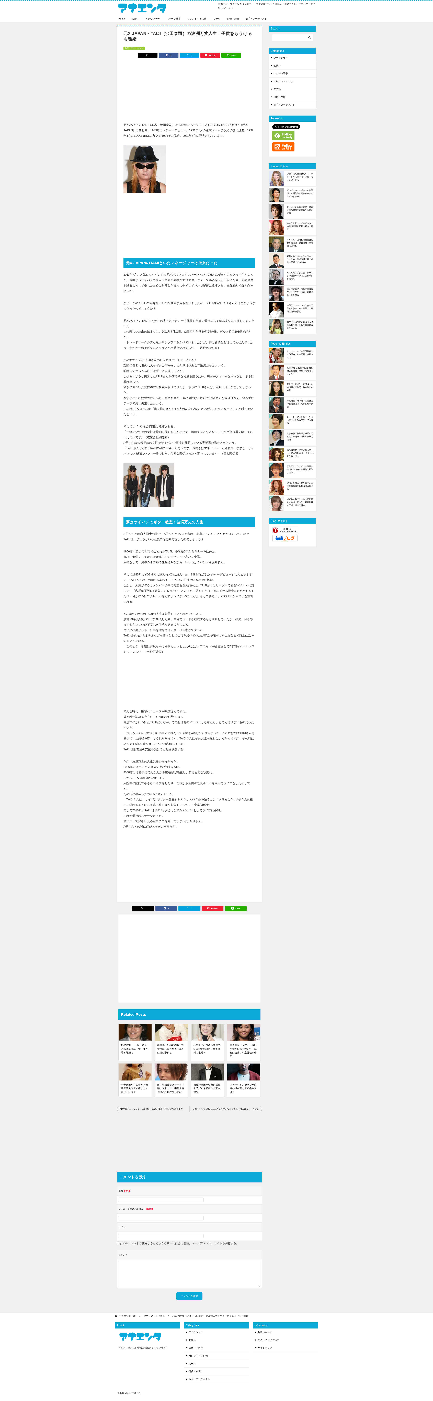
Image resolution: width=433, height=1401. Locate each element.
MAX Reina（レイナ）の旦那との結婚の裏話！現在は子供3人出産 (151, 1109)
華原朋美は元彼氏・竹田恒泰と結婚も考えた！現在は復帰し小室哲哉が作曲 (243, 1050)
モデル (216, 18)
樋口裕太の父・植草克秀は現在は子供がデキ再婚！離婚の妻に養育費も (300, 292)
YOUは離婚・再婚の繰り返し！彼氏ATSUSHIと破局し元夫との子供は (300, 453)
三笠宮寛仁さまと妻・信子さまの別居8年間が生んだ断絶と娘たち (300, 275)
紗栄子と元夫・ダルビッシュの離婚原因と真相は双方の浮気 (300, 226)
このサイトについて (268, 1340)
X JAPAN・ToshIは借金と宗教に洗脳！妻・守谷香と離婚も (134, 1049)
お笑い (135, 18)
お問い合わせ (265, 1332)
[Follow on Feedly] (283, 138)
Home (121, 18)
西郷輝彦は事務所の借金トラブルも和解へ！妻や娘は (206, 1088)
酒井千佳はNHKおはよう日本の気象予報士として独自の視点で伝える (300, 325)
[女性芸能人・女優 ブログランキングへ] (285, 531)
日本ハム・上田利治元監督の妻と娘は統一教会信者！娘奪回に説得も (300, 243)
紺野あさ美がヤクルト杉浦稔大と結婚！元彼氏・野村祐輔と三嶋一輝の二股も (300, 502)
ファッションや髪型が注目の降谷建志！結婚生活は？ (243, 1088)
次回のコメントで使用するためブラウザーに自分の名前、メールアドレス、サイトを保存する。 (179, 1243)
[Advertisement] (189, 88)
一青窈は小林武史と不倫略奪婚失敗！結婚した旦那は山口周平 (134, 1088)
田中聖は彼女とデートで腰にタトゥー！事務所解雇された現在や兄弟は (170, 1088)
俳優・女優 (233, 18)
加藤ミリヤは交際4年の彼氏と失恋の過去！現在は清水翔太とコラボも (225, 1109)
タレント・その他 (196, 18)
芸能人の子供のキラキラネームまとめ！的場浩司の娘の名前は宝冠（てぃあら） (300, 259)
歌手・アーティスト (256, 18)
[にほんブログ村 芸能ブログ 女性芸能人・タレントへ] (285, 539)
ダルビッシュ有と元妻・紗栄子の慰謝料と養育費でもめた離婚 (300, 210)
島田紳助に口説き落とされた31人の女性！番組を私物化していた (300, 371)
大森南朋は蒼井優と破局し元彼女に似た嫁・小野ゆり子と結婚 (300, 436)
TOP (127, 1316)
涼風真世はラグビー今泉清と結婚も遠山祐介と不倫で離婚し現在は (300, 469)
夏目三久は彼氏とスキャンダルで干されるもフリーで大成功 (300, 420)
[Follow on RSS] (283, 149)
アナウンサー (152, 18)
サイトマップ (265, 1347)
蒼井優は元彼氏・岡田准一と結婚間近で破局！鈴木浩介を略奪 (300, 387)
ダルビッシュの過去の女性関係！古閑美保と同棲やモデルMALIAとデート (300, 193)
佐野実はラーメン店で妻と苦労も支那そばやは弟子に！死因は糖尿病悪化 (300, 308)
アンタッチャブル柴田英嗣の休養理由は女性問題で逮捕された (300, 354)
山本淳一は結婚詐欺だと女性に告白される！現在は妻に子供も (170, 1049)
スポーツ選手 (173, 18)
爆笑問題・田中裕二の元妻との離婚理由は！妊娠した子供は (300, 403)
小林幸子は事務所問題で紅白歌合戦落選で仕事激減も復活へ (206, 1049)
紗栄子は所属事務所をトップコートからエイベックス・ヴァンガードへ (300, 177)
